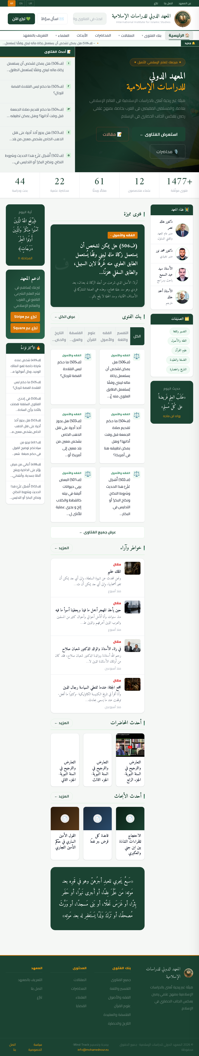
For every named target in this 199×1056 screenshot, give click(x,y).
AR (11, 3)
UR (30, 3)
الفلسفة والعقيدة (117, 1014)
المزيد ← (61, 547)
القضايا (81, 1005)
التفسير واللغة (122, 336)
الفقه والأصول (107, 336)
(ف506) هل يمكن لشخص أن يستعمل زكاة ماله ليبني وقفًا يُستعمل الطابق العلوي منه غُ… (118, 379)
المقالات (126, 35)
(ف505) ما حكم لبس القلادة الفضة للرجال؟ (37, 89)
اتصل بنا (168, 3)
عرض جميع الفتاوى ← (97, 532)
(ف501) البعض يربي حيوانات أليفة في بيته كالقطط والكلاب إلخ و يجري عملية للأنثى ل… (68, 496)
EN (21, 3)
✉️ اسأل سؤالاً (52, 18)
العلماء (62, 35)
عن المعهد (185, 3)
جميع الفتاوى (121, 979)
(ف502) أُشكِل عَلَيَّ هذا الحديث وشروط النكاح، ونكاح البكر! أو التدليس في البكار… (118, 496)
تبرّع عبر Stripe (25, 316)
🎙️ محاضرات (167, 151)
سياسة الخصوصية (35, 1047)
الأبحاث (82, 35)
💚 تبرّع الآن (21, 18)
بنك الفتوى (151, 35)
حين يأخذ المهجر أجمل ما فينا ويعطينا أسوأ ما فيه (88, 610)
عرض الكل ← (64, 316)
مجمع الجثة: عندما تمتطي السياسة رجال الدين (92, 687)
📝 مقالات (112, 134)
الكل (137, 336)
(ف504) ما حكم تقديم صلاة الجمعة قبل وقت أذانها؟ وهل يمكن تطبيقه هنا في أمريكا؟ (34, 112)
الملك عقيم (114, 571)
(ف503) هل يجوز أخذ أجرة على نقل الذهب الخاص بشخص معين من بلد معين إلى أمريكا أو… (68, 437)
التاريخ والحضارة (119, 1023)
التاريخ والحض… (59, 336)
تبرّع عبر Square (25, 328)
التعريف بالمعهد (35, 35)
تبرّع (156, 3)
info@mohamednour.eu (93, 1049)
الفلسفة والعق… (76, 336)
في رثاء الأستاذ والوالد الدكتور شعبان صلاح (91, 649)
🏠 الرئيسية (179, 35)
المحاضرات (103, 35)
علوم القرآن (91, 336)
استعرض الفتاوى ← (159, 134)
